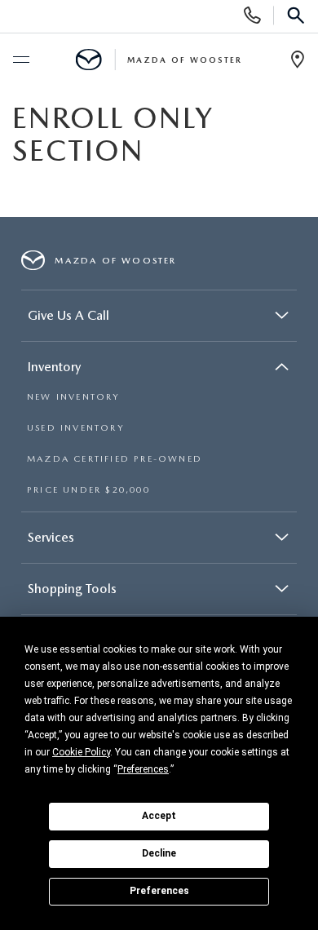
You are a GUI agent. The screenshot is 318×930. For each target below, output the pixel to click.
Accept (159, 816)
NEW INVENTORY (73, 397)
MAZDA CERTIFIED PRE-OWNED (114, 459)
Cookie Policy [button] (81, 752)
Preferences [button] (143, 769)
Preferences (159, 891)
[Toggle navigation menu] (20, 60)
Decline (159, 853)
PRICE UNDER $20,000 (88, 490)
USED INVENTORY (75, 428)
